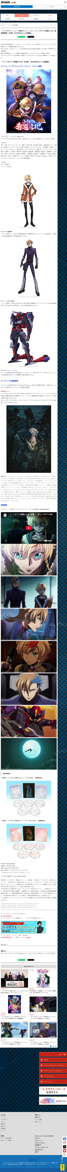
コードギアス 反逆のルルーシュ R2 (40, 953)
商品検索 (16, 6)
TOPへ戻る (42, 1107)
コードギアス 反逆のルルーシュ (20, 953)
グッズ (50, 19)
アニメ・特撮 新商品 (6, 1138)
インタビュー (35, 15)
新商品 (2, 1135)
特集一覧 (21, 19)
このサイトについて (40, 1142)
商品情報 (37, 1138)
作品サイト (37, 1117)
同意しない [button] (62, 1160)
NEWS (46, 1060)
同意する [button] (62, 1167)
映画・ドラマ (38, 1121)
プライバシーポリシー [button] (41, 1164)
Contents (3, 1114)
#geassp (28, 937)
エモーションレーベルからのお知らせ (44, 1135)
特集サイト (4, 1126)
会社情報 (37, 1145)
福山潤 (53, 953)
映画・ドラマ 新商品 (6, 1140)
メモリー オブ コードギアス (53, 1070)
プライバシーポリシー (40, 1147)
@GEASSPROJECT (6, 937)
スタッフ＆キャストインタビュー (54, 1065)
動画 (7, 19)
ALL (8, 15)
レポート (50, 15)
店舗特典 (36, 19)
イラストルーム (49, 1076)
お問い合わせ (38, 1149)
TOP (60, 1054)
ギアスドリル (48, 1081)
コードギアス (5, 953)
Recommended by (46, 1046)
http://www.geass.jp (6, 916)
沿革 (36, 1152)
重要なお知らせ (39, 1140)
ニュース (21, 15)
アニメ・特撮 (38, 1119)
